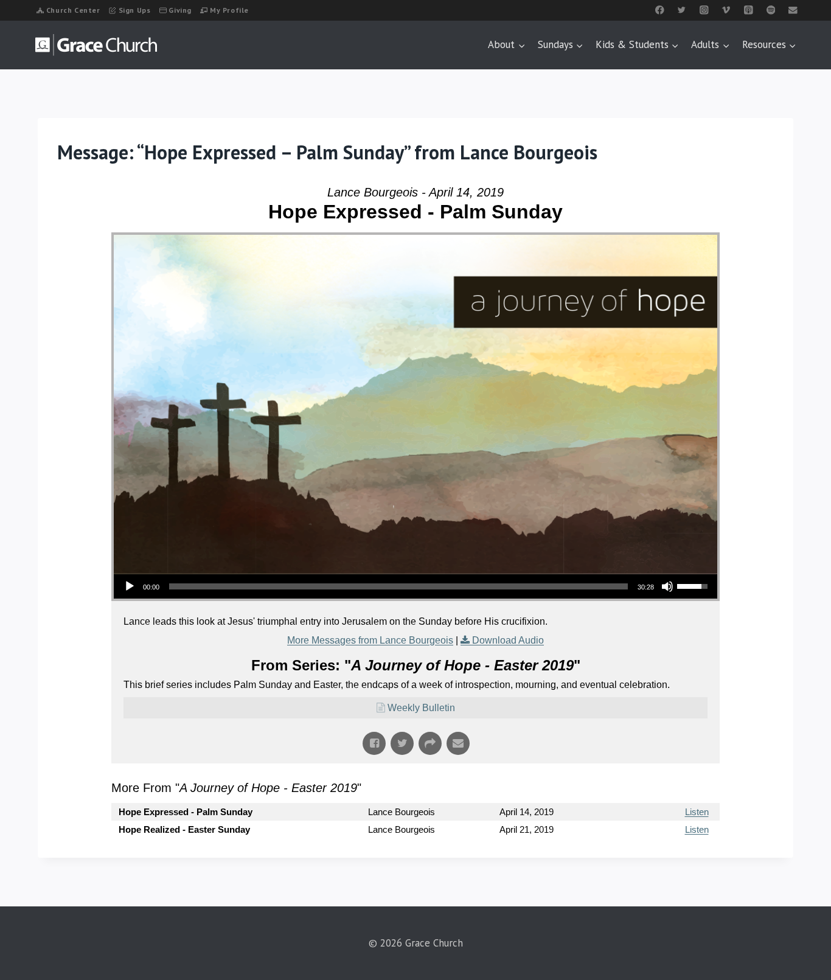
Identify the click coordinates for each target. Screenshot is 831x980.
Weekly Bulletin (421, 708)
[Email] (793, 10)
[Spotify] (770, 10)
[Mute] (667, 586)
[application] (415, 586)
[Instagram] (704, 10)
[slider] (398, 586)
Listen (697, 812)
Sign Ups (135, 10)
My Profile (229, 10)
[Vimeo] (726, 10)
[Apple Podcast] (748, 10)
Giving (180, 10)
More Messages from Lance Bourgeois (370, 640)
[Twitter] (681, 10)
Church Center (73, 10)
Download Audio (508, 640)
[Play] (129, 586)
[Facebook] (660, 10)
